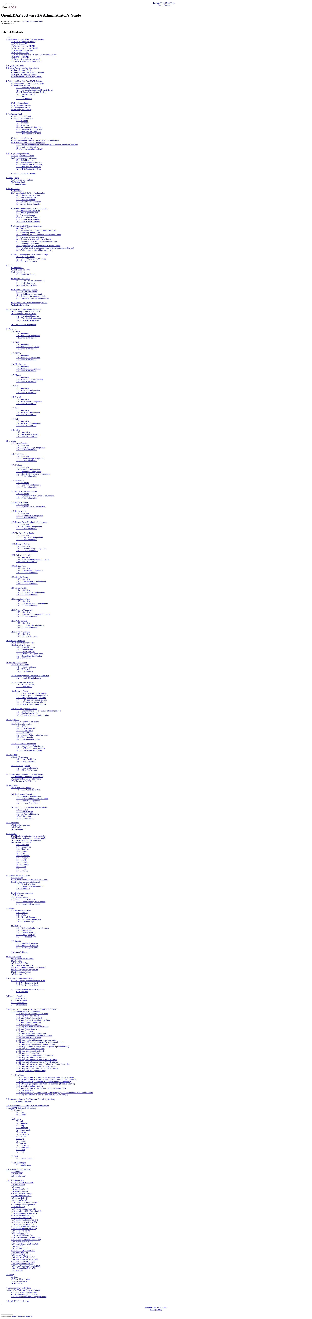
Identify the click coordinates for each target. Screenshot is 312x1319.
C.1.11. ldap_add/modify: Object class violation (34, 1036)
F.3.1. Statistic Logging (25, 1158)
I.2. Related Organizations (21, 1279)
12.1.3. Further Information (26, 450)
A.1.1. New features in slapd (27, 983)
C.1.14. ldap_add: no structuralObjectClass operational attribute (40, 1042)
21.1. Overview (17, 878)
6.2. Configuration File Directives (24, 158)
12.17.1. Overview (23, 623)
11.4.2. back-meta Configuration (28, 369)
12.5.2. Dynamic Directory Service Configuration (35, 496)
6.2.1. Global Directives (25, 160)
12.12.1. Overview (23, 568)
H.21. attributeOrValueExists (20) (24, 1226)
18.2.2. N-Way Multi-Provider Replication (32, 799)
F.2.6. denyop (21, 1132)
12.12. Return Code (18, 566)
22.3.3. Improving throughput (27, 948)
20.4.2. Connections (23, 847)
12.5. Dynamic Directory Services (24, 491)
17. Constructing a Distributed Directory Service (24, 774)
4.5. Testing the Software (20, 107)
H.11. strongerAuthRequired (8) (23, 1204)
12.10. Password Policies (20, 544)
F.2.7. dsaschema (22, 1134)
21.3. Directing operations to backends (25, 882)
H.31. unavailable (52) (19, 1248)
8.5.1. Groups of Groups (25, 257)
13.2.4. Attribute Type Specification (29, 654)
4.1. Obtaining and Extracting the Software (27, 83)
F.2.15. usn (20, 1152)
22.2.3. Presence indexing (25, 932)
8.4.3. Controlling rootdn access (28, 232)
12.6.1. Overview (22, 505)
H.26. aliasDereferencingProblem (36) (25, 1237)
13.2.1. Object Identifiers (25, 647)
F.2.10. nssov (21, 1141)
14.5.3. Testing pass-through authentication (32, 715)
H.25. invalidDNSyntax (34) (22, 1235)
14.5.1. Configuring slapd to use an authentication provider (38, 711)
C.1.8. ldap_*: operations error (27, 1029)
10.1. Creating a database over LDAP (25, 311)
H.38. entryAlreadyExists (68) (22, 1264)
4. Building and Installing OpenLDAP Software (24, 81)
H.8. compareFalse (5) (19, 1198)
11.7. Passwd (16, 397)
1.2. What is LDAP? (19, 44)
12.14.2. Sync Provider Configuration (30, 592)
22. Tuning (10, 908)
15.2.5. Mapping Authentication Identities (32, 735)
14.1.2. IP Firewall (23, 669)
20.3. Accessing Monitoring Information (26, 840)
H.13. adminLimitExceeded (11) (23, 1209)
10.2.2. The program (28, 318)
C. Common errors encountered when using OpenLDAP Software (31, 1009)
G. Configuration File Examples (18, 1169)
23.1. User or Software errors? (22, 959)
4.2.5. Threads (21, 96)
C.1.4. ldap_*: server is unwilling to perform (33, 1020)
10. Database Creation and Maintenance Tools (23, 309)
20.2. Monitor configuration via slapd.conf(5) (28, 838)
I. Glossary (10, 1275)
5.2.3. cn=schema (22, 125)
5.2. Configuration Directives (22, 118)
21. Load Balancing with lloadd (18, 875)
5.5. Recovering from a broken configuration (28, 143)
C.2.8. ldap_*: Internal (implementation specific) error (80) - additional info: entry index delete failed (54, 1093)
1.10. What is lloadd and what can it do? (26, 61)
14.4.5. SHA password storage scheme (30, 702)
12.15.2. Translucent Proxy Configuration (32, 603)
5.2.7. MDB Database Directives (28, 134)
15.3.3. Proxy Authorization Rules (29, 750)
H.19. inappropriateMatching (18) (24, 1222)
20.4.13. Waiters (22, 871)
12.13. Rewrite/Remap (19, 577)
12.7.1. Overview (22, 513)
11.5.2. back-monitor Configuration (29, 379)
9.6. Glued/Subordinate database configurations (29, 303)
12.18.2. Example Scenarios (26, 636)
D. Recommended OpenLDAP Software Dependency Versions (30, 1099)
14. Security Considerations (16, 663)
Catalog (167, 5)
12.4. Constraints (17, 480)
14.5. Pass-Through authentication (24, 709)
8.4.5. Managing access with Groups (30, 237)
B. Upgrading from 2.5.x (15, 996)
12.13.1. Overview (23, 579)
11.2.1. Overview (22, 344)
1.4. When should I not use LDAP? (24, 48)
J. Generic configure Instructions (18, 1288)
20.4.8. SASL (21, 860)
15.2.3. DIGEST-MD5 (24, 731)
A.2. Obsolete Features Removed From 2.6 (27, 989)
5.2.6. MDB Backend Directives (28, 132)
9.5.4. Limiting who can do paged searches (32, 298)
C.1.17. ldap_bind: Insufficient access (30, 1049)
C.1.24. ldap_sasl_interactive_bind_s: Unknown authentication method (43, 1064)
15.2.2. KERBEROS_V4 (25, 728)
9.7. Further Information (20, 305)
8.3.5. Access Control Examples (28, 219)
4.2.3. (30, 92)
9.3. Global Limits (18, 272)
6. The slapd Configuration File (18, 153)
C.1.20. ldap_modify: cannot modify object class (34, 1055)
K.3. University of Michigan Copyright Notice (28, 1297)
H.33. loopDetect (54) (19, 1253)
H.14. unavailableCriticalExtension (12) (26, 1211)
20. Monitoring (11, 834)
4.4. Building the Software (21, 105)
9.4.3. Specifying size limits (26, 285)
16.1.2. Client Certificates (25, 761)
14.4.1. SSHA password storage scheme (31, 693)
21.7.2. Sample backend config (27, 904)
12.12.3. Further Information (27, 573)
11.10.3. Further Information (26, 437)
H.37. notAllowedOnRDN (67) (23, 1261)
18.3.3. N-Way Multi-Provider (27, 814)
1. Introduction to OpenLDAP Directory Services (25, 39)
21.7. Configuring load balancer (23, 899)
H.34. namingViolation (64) (21, 1255)
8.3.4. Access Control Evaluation (28, 217)
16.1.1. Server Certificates (26, 759)
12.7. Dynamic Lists (18, 511)
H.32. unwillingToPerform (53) (23, 1251)
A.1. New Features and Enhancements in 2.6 (28, 981)
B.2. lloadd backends (19, 1000)
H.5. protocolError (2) (19, 1191)
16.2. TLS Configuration (20, 766)
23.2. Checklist (16, 961)
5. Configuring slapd (14, 114)
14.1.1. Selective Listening (26, 667)
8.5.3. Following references (26, 261)
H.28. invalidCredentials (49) (22, 1242)
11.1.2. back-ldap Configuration (28, 336)
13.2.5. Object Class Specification (29, 656)
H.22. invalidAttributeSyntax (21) (24, 1229)
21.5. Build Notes (17, 895)
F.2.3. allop (20, 1125)
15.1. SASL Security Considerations (25, 722)
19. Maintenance (12, 823)
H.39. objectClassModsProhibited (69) (25, 1266)
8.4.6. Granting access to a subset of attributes (33, 239)
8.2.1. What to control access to (28, 195)
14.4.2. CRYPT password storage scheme (32, 695)
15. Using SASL (12, 720)
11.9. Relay (15, 419)
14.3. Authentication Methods (22, 682)
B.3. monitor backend (19, 1003)
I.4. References (16, 1283)
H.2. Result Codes (18, 1185)
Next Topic (170, 3)
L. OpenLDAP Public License (17, 1301)
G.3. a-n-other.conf (18, 1176)
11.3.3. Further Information (26, 360)
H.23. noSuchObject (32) (20, 1231)
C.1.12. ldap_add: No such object (28, 1038)
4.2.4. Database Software (25, 94)
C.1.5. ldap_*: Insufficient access (28, 1022)
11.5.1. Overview (22, 377)
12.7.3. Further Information (26, 518)
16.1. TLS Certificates (19, 757)
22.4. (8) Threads (19, 952)
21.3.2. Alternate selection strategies (29, 886)
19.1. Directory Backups (20, 825)
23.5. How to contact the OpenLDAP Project (28, 967)
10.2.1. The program (27, 316)
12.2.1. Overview (22, 456)
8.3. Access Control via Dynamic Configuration (29, 208)
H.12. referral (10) (18, 1207)
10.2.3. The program (27, 320)
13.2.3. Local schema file (25, 652)
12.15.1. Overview (23, 601)
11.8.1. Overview (22, 410)
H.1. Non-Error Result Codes (22, 1183)
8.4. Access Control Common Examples (26, 226)
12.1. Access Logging (19, 443)
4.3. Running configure (20, 103)
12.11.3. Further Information (26, 562)
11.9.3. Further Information (26, 426)
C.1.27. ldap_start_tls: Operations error (30, 1071)
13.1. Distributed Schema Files (22, 643)
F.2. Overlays (16, 1119)
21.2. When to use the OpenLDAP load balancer (29, 880)
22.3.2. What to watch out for (27, 946)
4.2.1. (28, 88)
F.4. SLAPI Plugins (18, 1163)
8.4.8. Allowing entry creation (27, 243)
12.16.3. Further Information (27, 616)
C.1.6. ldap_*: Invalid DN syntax (28, 1025)
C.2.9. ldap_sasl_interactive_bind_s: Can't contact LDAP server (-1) (42, 1095)
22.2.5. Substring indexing (26, 937)
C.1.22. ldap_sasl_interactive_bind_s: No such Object (36, 1060)
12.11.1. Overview (23, 557)
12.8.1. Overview (22, 524)
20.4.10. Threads (22, 864)
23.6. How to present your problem (24, 970)
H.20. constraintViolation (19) (22, 1224)
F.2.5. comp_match (23, 1130)
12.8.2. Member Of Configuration (29, 526)
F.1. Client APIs (17, 1110)
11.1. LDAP (15, 331)
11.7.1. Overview (22, 399)
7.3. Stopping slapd (18, 184)
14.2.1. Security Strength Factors (28, 678)
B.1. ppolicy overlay (18, 998)
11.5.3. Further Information (26, 382)
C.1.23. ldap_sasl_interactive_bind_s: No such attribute (37, 1062)
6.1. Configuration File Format (22, 156)
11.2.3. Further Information (26, 349)
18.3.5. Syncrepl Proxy (24, 818)
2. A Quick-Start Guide (15, 66)
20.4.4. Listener (22, 851)
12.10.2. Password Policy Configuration (31, 548)
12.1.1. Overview (22, 445)
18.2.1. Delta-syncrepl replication (28, 796)
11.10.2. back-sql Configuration (28, 434)
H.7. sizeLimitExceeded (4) (21, 1196)
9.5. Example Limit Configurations (24, 290)
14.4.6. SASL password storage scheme (31, 704)
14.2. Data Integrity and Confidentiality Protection (30, 676)
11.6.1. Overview (22, 388)
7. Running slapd (12, 178)
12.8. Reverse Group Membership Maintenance (29, 522)
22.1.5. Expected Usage (25, 921)
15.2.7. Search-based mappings (28, 739)
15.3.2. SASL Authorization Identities (30, 748)
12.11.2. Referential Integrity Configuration (32, 559)
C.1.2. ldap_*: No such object (27, 1016)
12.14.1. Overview (23, 590)
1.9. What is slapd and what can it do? (25, 59)
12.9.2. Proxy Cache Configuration (29, 537)
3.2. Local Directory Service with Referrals (27, 72)
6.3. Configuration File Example (23, 173)
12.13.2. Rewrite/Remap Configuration (31, 581)
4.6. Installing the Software (21, 110)
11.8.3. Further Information (26, 415)
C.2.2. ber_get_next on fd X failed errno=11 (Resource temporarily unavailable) (46, 1079)
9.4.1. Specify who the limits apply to (30, 281)
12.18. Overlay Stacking (20, 632)
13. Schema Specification (15, 641)
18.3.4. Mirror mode (23, 816)
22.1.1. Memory (22, 913)
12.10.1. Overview (23, 546)
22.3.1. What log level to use (27, 943)
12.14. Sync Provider (19, 588)
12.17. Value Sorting (19, 621)
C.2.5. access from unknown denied (29, 1086)
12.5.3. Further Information (26, 498)
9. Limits (9, 265)
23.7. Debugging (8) (21, 972)
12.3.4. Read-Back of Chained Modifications (33, 474)
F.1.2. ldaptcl (21, 1114)
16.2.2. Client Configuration (26, 770)
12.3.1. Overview (22, 467)
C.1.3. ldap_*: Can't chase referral (29, 1018)
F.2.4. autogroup (22, 1128)
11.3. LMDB (16, 353)
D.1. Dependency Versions (21, 1101)
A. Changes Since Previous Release (19, 978)
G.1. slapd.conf (17, 1172)
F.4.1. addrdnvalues (23, 1165)
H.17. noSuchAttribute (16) (21, 1218)
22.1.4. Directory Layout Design (28, 919)
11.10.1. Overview (23, 432)
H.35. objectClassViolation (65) (23, 1257)
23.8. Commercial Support (21, 974)
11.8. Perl (14, 408)
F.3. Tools (14, 1156)
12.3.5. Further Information (26, 476)
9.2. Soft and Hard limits (20, 270)
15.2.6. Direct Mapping (25, 737)
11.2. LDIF (15, 342)
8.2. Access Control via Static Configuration (28, 193)
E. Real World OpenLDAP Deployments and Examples (27, 1106)
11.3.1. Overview (22, 355)
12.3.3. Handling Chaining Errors (28, 472)
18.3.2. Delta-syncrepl (24, 812)
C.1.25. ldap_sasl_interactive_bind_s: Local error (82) (36, 1066)
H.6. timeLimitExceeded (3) (21, 1193)
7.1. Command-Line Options (22, 180)
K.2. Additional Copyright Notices (24, 1294)
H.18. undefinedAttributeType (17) (24, 1220)
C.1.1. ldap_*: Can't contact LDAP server (32, 1014)
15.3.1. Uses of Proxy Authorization (29, 746)
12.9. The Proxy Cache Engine (23, 533)
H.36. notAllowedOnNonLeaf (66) (24, 1259)
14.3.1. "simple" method (25, 684)
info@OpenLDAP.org (27, 1316)
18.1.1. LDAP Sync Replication (28, 790)
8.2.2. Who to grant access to (27, 197)
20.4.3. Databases (22, 849)
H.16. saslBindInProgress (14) (22, 1215)
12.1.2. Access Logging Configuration (30, 447)
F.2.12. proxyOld (22, 1145)
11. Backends (11, 329)
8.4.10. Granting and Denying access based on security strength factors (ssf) (45, 248)
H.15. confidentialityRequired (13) (24, 1213)
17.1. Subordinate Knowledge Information (27, 777)
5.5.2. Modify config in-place (27, 147)
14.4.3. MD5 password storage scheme (31, 698)
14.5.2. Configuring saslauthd (27, 713)
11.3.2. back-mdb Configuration (28, 358)
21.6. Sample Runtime (19, 897)
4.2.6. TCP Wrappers (24, 99)
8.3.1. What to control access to (28, 211)
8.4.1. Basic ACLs (23, 228)
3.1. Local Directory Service (22, 70)
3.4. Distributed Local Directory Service (26, 77)
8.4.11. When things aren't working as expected (34, 250)
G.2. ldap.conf (16, 1174)
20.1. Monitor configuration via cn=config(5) (28, 836)
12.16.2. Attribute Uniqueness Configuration (33, 614)
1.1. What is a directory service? (23, 42)
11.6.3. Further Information (26, 393)
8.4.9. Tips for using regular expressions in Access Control (38, 246)
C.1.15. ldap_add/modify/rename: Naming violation (35, 1044)
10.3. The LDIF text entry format (23, 325)
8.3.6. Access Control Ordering (28, 222)
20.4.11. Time (21, 867)
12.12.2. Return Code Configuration (30, 570)
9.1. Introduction (17, 268)
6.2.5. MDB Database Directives (28, 169)
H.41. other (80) (17, 1270)
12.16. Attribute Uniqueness (21, 610)
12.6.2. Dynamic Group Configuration (30, 507)
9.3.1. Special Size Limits (25, 274)
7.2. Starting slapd (18, 182)
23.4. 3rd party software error (22, 965)
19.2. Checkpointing (18, 827)
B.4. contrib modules (19, 1005)
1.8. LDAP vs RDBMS (20, 57)
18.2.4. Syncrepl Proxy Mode (27, 803)
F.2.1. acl (19, 1121)
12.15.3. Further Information (27, 605)
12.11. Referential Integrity (21, 555)
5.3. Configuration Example (21, 138)
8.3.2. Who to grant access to (27, 213)
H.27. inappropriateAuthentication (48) (26, 1240)
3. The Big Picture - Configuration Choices (22, 68)
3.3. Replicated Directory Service (23, 75)
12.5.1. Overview (22, 494)
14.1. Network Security (20, 665)
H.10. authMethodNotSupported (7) (24, 1202)
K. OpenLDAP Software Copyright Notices (23, 1290)
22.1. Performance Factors (21, 910)
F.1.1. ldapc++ (21, 1112)
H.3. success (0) (17, 1187)
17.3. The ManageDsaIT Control (23, 781)
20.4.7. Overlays (22, 858)
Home (160, 5)
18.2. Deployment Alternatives (22, 794)
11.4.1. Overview (22, 366)
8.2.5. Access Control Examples (28, 204)
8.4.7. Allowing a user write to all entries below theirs (36, 241)
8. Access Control (13, 189)
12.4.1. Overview (22, 483)
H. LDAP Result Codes (15, 1180)
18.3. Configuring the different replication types (29, 807)
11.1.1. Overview (22, 333)
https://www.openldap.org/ (31, 21)
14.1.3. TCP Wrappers (24, 671)
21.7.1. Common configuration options (30, 902)
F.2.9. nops (20, 1139)
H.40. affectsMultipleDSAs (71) (23, 1268)
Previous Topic (159, 3)
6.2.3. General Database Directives (29, 164)
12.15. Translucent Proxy (20, 599)
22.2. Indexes (16, 926)
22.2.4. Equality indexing (25, 935)
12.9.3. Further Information (26, 540)
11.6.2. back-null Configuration (28, 390)
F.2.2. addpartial (22, 1123)
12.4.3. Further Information (26, 487)
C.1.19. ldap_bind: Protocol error (28, 1053)
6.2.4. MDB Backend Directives (28, 167)
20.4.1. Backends (22, 845)
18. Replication (12, 785)
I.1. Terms (15, 1277)
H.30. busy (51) (17, 1246)
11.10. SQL (15, 430)
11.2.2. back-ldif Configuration (27, 347)
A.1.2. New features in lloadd (27, 985)
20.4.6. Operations (23, 856)
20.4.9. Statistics (22, 862)
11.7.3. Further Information (26, 404)
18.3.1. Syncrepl (22, 810)
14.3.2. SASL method (24, 687)
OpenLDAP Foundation (17, 1316)
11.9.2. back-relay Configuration (28, 423)
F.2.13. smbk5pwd (23, 1147)
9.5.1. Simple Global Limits (26, 292)
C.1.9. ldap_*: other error (25, 1031)
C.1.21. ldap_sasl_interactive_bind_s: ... (31, 1057)
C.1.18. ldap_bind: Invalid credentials (30, 1051)
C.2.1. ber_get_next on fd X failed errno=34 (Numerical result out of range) (45, 1077)
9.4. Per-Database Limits (20, 279)
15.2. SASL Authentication (21, 724)
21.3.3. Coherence (23, 889)
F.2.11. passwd (21, 1143)
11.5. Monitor (16, 375)
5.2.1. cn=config (22, 121)
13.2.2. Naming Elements (25, 649)
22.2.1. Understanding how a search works (32, 928)
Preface (9, 37)
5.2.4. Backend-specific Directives (29, 127)
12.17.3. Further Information (27, 627)
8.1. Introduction (17, 191)
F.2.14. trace (20, 1150)
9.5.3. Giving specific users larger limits (31, 296)
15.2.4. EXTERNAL (24, 733)
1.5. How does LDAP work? (22, 50)
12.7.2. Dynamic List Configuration (29, 516)
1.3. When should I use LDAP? (23, 46)
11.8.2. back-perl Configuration (28, 412)
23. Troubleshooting (13, 957)
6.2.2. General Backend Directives (29, 162)
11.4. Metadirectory (18, 364)
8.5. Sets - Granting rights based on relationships (29, 254)
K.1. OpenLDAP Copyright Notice (24, 1292)
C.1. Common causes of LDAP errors (25, 1011)
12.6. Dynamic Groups (19, 502)
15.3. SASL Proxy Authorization (23, 744)
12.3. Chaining (16, 465)
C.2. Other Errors (17, 1075)
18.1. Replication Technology (22, 788)
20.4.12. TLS (21, 869)
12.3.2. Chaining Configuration (28, 469)
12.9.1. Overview (22, 535)
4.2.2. (34, 90)
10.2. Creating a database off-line (23, 314)
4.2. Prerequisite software (20, 85)
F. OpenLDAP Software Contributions (21, 1108)
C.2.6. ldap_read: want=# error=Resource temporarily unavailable (41, 1088)
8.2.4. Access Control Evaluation (28, 202)
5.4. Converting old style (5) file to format (35, 140)
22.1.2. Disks (21, 915)
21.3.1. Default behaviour (25, 884)
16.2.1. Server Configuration (27, 768)
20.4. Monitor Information (21, 842)
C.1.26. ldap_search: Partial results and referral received (37, 1068)
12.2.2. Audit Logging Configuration (30, 458)
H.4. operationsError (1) (20, 1189)
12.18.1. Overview (23, 634)
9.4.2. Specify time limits (25, 283)
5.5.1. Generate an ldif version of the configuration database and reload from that (47, 145)
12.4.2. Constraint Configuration (28, 485)
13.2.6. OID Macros (23, 658)
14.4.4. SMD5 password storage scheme (31, 700)
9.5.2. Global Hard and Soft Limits (29, 294)
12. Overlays (11, 441)
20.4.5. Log (20, 853)
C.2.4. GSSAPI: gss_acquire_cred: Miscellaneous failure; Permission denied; (45, 1084)
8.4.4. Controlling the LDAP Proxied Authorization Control (38, 235)
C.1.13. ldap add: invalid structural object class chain (36, 1040)
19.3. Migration (17, 829)
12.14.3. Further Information (27, 594)
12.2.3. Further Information (26, 461)
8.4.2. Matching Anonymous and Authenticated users (36, 230)
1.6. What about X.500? (20, 53)
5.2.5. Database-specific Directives (29, 129)
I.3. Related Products (19, 1281)
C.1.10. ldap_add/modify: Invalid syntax (31, 1033)
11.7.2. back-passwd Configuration (29, 401)
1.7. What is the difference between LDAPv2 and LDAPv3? (34, 55)
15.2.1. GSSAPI (22, 726)
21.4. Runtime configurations (22, 893)
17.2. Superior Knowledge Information (26, 779)
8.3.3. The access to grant (25, 215)
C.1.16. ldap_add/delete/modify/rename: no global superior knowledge (43, 1046)
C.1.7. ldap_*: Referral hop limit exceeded (32, 1027)
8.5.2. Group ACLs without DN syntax (31, 259)
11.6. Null (14, 386)
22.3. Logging (16, 941)
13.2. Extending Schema (20, 645)
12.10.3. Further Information (27, 551)
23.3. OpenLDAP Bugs (20, 963)
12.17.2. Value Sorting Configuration (30, 625)
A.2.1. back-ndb (22, 992)
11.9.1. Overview (22, 421)
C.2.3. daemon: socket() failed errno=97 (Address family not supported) (43, 1082)
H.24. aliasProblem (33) (20, 1233)
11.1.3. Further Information (26, 338)
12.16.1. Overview (23, 612)
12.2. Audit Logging (18, 454)
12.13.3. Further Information (27, 584)
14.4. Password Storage (20, 691)
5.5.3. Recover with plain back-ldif (29, 149)
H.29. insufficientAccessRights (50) (24, 1244)
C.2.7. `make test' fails (24, 1090)
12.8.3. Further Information (26, 529)
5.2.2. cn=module (22, 123)
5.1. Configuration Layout (21, 116)
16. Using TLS (11, 755)
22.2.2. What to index (24, 930)
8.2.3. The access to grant (25, 200)
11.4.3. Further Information (26, 371)
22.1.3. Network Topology (26, 917)
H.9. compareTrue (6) (19, 1200)
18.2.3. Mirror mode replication (28, 801)
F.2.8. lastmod (21, 1136)
